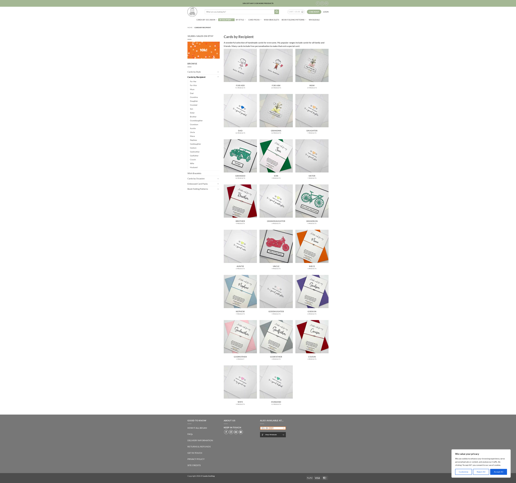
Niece (192, 136)
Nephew (193, 140)
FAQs (190, 434)
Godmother (195, 152)
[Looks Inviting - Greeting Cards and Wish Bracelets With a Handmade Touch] (194, 12)
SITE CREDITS (194, 465)
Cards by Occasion (205, 20)
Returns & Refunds (199, 446)
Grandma (194, 97)
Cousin (193, 159)
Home (189, 27)
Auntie (193, 128)
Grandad (193, 105)
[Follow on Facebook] (318, 3)
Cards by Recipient (196, 77)
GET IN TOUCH (194, 453)
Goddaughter (195, 144)
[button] (296, 12)
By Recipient (226, 20)
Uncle (192, 132)
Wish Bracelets (271, 20)
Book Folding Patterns (293, 20)
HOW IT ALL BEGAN (197, 428)
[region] (481, 463)
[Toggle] (218, 71)
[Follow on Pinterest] (241, 432)
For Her (193, 81)
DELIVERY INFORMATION (200, 440)
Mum (192, 89)
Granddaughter (196, 120)
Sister (192, 113)
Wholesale (314, 20)
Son (191, 109)
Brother (193, 116)
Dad (192, 93)
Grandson (194, 124)
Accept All (498, 472)
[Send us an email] (326, 3)
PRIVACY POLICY (196, 459)
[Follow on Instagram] (322, 3)
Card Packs (254, 20)
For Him (193, 85)
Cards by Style (194, 71)
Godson (193, 148)
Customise (463, 472)
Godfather (194, 155)
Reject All (481, 472)
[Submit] (276, 12)
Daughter (194, 101)
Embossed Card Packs (197, 183)
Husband (194, 167)
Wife (192, 163)
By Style (240, 20)
